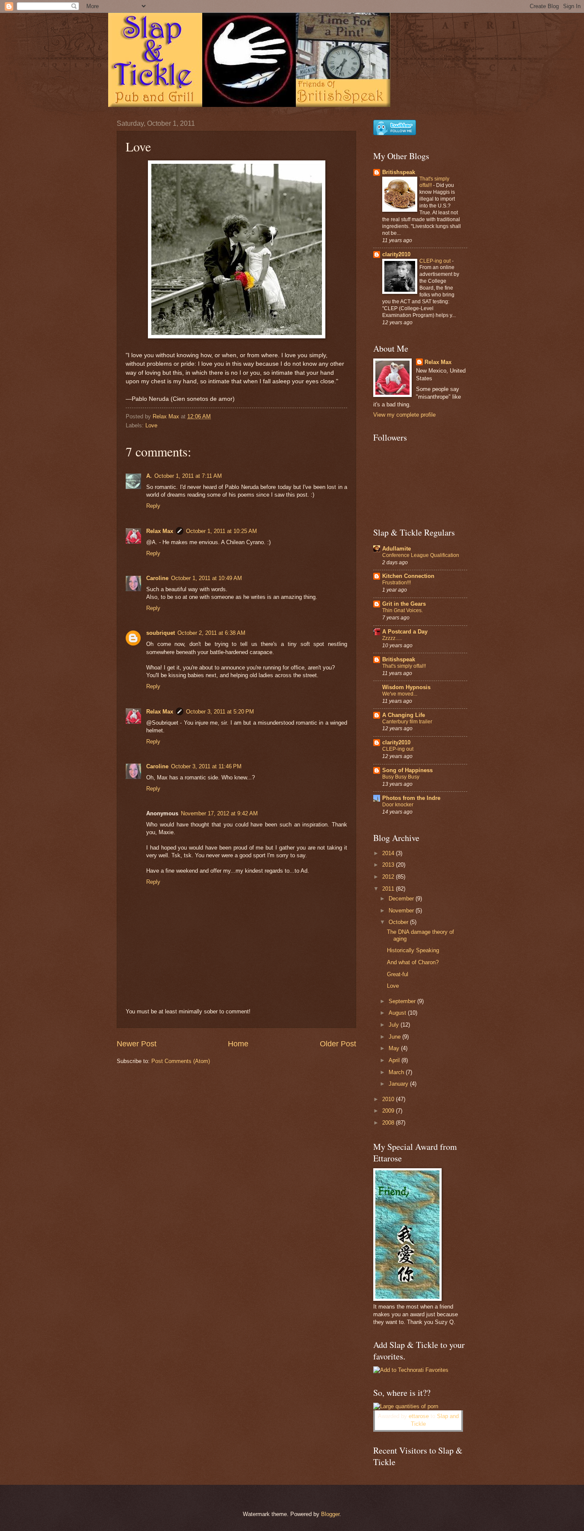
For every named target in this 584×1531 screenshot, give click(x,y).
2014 (389, 853)
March (397, 1072)
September (403, 1001)
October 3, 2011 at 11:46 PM (206, 766)
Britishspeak (398, 172)
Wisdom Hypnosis (406, 687)
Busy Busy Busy (400, 777)
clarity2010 (396, 254)
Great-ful (397, 974)
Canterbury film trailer (407, 722)
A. (149, 476)
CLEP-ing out (435, 261)
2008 (389, 1122)
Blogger (330, 1514)
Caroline (157, 578)
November (402, 910)
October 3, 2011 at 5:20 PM (220, 711)
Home (238, 1043)
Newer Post (136, 1043)
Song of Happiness (407, 770)
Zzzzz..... (392, 638)
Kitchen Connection (408, 576)
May (395, 1048)
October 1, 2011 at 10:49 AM (206, 578)
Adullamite (396, 548)
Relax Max (159, 531)
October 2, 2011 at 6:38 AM (211, 633)
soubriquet (160, 633)
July (395, 1025)
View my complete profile (404, 415)
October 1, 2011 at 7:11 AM (188, 476)
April (395, 1060)
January (399, 1084)
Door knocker (397, 805)
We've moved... (399, 694)
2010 (389, 1099)
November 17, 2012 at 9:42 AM (219, 813)
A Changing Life (403, 715)
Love (151, 425)
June (395, 1036)
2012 (389, 877)
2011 (389, 888)
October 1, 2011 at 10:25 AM (221, 531)
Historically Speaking (413, 950)
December (402, 898)
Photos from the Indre (411, 798)
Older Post (338, 1043)
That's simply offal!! (404, 666)
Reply (153, 506)
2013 (389, 865)
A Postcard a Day (405, 631)
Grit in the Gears (404, 604)
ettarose (419, 1416)
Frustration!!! (396, 583)
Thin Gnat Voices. (402, 610)
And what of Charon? (413, 962)
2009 (389, 1111)
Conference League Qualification (420, 555)
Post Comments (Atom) (180, 1061)
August (398, 1013)
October (399, 922)
